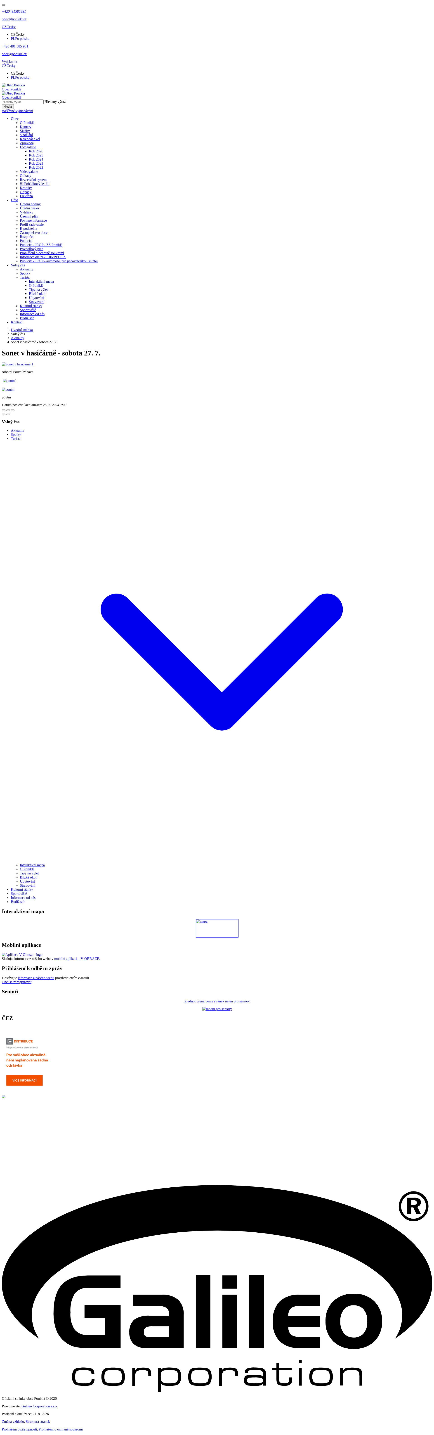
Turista (25, 277)
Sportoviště (28, 310)
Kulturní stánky (31, 306)
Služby (25, 131)
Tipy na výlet (38, 289)
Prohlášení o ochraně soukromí (42, 253)
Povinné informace (33, 220)
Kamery (25, 127)
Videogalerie (29, 171)
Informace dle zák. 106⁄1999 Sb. (43, 257)
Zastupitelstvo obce (33, 232)
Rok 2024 (36, 159)
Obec (15, 119)
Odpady (25, 192)
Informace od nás (32, 314)
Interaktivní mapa (41, 281)
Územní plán (29, 216)
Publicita (26, 241)
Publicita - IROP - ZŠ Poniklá (41, 245)
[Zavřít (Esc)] (3, 410)
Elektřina (26, 196)
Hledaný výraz (55, 102)
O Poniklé (27, 123)
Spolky (25, 273)
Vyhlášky (26, 212)
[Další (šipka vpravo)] (8, 414)
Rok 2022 (36, 167)
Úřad (14, 200)
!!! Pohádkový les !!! (35, 184)
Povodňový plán (31, 249)
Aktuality (26, 269)
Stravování (36, 302)
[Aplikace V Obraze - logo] (22, 955)
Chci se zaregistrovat (16, 982)
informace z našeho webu (36, 978)
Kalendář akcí (30, 139)
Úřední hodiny (30, 204)
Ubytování (36, 298)
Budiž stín (27, 318)
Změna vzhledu (13, 1421)
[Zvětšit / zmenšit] (12, 410)
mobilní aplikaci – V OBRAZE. (77, 959)
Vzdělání (26, 135)
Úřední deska (29, 208)
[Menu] (3, 5)
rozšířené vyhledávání (17, 111)
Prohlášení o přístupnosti (19, 1429)
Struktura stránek (38, 1421)
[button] (9, 27)
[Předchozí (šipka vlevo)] (3, 414)
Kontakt (16, 322)
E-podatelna (28, 228)
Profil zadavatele (32, 224)
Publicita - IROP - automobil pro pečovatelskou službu (59, 261)
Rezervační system (33, 180)
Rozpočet (26, 237)
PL (20, 38)
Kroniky (26, 188)
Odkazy (25, 176)
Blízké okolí (37, 294)
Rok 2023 (36, 163)
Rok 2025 (36, 155)
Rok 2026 (36, 151)
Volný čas (18, 265)
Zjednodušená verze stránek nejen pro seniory (217, 1001)
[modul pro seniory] (217, 1009)
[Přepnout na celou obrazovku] (8, 410)
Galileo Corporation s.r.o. (39, 1406)
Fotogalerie (28, 147)
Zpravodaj (27, 143)
